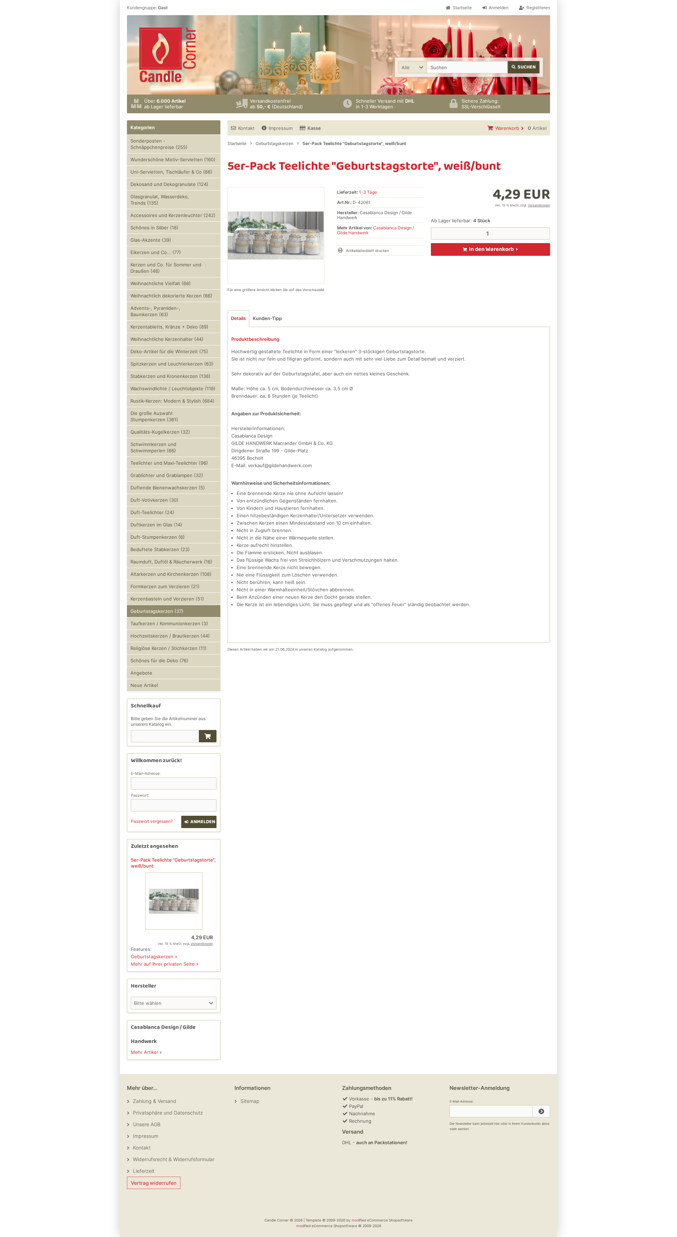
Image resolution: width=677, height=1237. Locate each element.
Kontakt (246, 128)
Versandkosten (539, 205)
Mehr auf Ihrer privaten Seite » (165, 964)
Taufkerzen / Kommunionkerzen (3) (169, 623)
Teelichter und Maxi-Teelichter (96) (169, 463)
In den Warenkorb (490, 249)
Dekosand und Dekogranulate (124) (169, 184)
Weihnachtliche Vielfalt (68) (160, 283)
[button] (412, 67)
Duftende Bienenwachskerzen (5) (167, 487)
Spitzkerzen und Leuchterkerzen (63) (171, 364)
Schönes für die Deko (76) (159, 660)
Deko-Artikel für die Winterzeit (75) (169, 351)
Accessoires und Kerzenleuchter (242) (172, 215)
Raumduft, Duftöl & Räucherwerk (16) (171, 562)
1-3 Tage (368, 192)
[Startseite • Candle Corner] (167, 55)
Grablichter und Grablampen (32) (166, 475)
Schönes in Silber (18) (154, 227)
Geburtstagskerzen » (154, 956)
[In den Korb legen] (207, 736)
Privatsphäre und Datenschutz (168, 1113)
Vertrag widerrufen (154, 1183)
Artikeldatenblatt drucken (367, 250)
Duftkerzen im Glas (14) (156, 524)
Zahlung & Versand (154, 1101)
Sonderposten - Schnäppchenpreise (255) (159, 144)
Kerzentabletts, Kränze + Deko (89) (169, 327)
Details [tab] (238, 318)
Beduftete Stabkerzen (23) (160, 549)
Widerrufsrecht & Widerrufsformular (173, 1159)
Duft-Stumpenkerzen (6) (157, 537)
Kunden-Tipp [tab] (267, 318)
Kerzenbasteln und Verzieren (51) (167, 599)
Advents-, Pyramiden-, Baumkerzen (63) (155, 311)
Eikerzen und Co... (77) (155, 252)
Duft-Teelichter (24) (152, 512)
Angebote (141, 673)
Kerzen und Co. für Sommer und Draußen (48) (165, 268)
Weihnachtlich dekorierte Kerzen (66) (171, 295)
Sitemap (250, 1101)
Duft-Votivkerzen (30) (154, 500)
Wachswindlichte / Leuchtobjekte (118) (172, 388)
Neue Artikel (144, 685)
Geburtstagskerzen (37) (156, 611)
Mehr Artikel (144, 1052)
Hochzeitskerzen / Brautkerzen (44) (170, 636)
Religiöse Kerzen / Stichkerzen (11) (168, 648)
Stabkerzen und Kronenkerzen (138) (170, 376)
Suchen (524, 67)
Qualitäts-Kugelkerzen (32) (160, 432)
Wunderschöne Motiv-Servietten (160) (172, 159)
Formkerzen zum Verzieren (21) (165, 586)
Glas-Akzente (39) (150, 240)
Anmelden (199, 822)
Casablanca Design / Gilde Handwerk (375, 230)
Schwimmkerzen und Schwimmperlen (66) (153, 447)
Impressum (281, 128)
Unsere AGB (146, 1124)
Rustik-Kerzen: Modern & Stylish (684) (172, 401)
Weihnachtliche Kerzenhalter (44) (166, 339)
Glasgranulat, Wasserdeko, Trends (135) (159, 200)
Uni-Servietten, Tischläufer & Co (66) (171, 172)
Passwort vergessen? (152, 821)
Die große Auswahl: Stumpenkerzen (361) (154, 416)
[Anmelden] (541, 1111)
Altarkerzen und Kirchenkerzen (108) (171, 574)
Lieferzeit (143, 1171)
